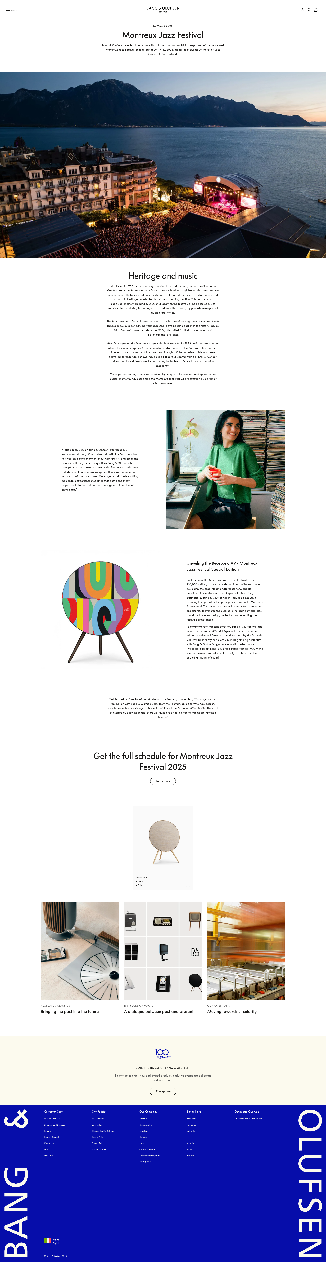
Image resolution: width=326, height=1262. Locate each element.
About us (143, 1118)
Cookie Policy (98, 1137)
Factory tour (145, 1161)
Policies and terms (100, 1149)
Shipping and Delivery (54, 1125)
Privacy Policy (98, 1143)
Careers (143, 1137)
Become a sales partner (150, 1155)
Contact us (49, 1143)
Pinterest (191, 1155)
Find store (48, 1155)
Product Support (51, 1137)
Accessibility (97, 1118)
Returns (47, 1131)
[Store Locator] (309, 10)
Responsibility (145, 1125)
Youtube (190, 1143)
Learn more (163, 781)
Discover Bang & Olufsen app (248, 1118)
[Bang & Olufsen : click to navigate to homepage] (163, 10)
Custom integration (148, 1149)
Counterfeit (97, 1125)
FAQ (46, 1149)
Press (141, 1143)
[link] (302, 10)
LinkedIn (191, 1131)
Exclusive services (52, 1118)
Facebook (191, 1118)
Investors (143, 1131)
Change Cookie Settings (103, 1131)
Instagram (191, 1125)
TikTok (190, 1149)
